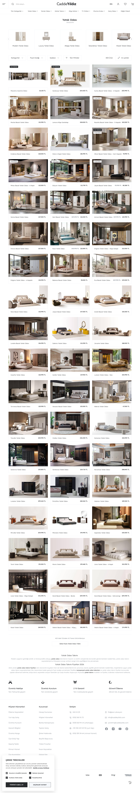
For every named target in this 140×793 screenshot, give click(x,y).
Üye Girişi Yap (14, 739)
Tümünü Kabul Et (16, 785)
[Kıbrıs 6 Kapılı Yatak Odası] (70, 139)
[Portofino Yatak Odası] (70, 486)
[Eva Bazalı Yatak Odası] (111, 265)
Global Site (43, 755)
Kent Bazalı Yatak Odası (60, 217)
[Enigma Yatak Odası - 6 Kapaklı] (28, 265)
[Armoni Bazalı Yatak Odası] (111, 202)
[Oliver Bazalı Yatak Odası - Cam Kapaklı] (111, 139)
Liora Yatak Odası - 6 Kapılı (103, 564)
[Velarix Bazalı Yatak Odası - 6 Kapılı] (111, 612)
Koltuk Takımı (59, 11)
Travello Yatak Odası (18, 438)
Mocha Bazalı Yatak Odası (20, 122)
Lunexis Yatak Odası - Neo (103, 375)
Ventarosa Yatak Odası (60, 470)
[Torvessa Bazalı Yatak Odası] (28, 391)
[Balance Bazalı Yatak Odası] (70, 265)
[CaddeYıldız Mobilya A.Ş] (66, 4)
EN (111, 4)
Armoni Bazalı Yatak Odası (103, 217)
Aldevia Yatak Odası (101, 406)
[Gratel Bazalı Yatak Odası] (111, 296)
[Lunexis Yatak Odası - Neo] (111, 360)
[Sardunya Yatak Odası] (70, 75)
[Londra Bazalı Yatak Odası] (28, 328)
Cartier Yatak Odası (59, 375)
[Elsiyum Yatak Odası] (70, 170)
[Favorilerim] (125, 4)
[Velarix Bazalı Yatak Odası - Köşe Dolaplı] (70, 612)
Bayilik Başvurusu (46, 739)
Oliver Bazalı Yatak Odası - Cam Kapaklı (108, 154)
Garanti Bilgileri (14, 728)
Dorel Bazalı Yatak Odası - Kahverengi (107, 596)
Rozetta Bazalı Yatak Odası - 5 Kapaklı (107, 122)
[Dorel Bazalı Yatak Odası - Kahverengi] (111, 581)
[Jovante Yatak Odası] (111, 328)
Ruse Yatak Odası (58, 249)
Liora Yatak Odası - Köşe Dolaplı (22, 596)
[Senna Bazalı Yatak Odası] (28, 202)
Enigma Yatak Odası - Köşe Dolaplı (106, 249)
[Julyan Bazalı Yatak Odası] (70, 296)
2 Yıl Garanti (78, 688)
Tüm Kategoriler (16, 11)
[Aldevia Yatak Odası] (111, 391)
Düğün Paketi (125, 11)
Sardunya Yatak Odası (60, 91)
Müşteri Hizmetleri (46, 717)
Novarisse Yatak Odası (102, 470)
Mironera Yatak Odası (59, 533)
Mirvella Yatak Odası (18, 533)
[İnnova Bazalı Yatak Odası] (28, 233)
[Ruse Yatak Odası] (70, 233)
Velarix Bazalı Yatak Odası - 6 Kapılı (106, 627)
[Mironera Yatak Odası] (70, 517)
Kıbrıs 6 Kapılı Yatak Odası (61, 154)
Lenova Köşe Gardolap (60, 122)
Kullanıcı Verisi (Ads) (15, 777)
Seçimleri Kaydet (40, 785)
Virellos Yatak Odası (59, 438)
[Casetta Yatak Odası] (28, 360)
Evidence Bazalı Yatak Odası (20, 154)
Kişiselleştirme (37, 777)
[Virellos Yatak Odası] (70, 423)
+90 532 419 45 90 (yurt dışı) (83, 728)
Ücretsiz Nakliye (16, 688)
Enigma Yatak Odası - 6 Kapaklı (21, 280)
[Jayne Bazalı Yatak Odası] (111, 170)
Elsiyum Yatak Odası (59, 185)
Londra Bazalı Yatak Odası (20, 343)
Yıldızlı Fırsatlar (45, 744)
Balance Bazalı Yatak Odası (61, 280)
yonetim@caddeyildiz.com (118, 723)
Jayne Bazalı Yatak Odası (103, 185)
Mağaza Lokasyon (115, 712)
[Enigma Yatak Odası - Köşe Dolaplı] (111, 233)
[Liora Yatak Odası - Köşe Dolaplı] (28, 581)
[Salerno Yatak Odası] (70, 328)
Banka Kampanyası (46, 723)
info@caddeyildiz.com (116, 717)
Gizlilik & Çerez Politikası (41, 768)
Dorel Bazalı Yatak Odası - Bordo (63, 596)
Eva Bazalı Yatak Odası (102, 280)
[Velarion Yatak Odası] (111, 486)
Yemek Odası (45, 11)
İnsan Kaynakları (45, 749)
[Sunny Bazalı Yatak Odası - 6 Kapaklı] (111, 75)
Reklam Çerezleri (38, 773)
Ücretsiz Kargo (14, 733)
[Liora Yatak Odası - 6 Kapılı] (111, 549)
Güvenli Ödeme (116, 688)
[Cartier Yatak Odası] (70, 360)
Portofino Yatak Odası (60, 501)
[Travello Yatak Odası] (28, 423)
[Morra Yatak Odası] (70, 549)
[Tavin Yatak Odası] (28, 549)
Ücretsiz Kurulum (49, 688)
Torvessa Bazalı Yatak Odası (20, 406)
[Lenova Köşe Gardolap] (70, 107)
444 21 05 (76, 712)
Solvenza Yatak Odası (101, 438)
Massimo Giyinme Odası (19, 91)
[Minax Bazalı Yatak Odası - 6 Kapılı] (28, 170)
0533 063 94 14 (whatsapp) (83, 723)
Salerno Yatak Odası (59, 343)
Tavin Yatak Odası (17, 564)
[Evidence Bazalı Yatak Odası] (28, 139)
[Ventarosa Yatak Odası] (70, 454)
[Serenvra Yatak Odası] (28, 454)
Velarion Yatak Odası (101, 501)
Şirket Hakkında (45, 733)
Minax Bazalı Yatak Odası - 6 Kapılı (22, 185)
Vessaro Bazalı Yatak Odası (61, 406)
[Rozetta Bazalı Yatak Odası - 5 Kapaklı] (111, 107)
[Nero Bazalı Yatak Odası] (28, 296)
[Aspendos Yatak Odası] (111, 517)
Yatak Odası (32, 11)
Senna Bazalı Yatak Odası (19, 217)
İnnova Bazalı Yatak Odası (20, 249)
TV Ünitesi (85, 11)
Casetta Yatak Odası (18, 375)
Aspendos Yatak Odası (102, 533)
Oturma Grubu (98, 11)
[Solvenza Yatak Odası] (111, 423)
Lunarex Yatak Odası (18, 501)
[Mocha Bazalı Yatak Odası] (28, 107)
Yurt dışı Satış (14, 717)
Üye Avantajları (14, 755)
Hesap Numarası (45, 712)
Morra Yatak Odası (58, 564)
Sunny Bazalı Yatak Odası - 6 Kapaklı (107, 91)
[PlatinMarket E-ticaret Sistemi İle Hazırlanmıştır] (129, 783)
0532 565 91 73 (78, 717)
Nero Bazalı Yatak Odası (19, 312)
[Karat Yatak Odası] (28, 612)
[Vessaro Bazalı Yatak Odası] (70, 391)
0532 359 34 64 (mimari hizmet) (85, 733)
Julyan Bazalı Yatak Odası (61, 312)
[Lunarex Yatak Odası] (28, 486)
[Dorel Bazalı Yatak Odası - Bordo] (70, 581)
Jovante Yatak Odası (101, 343)
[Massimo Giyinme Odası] (28, 75)
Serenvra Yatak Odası (18, 470)
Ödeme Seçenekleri (16, 712)
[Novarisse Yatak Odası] (111, 454)
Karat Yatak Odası (17, 627)
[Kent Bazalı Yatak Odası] (70, 202)
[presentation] (8, 39)
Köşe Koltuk (73, 11)
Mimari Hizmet (14, 749)
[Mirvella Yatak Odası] (28, 517)
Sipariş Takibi (14, 744)
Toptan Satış (44, 728)
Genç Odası (112, 11)
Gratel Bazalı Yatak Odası (103, 312)
